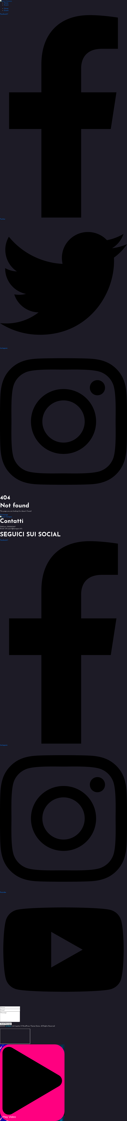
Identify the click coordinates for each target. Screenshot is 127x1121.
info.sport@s (9, 529)
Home (6, 3)
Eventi (6, 5)
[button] (32, 1082)
